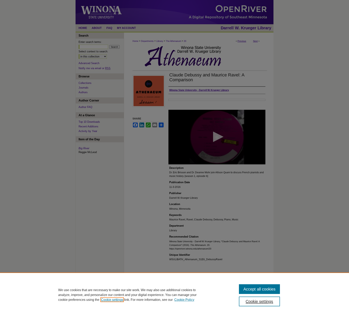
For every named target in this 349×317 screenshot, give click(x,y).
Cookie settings (112, 299)
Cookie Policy (184, 299)
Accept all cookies (259, 289)
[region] (174, 295)
